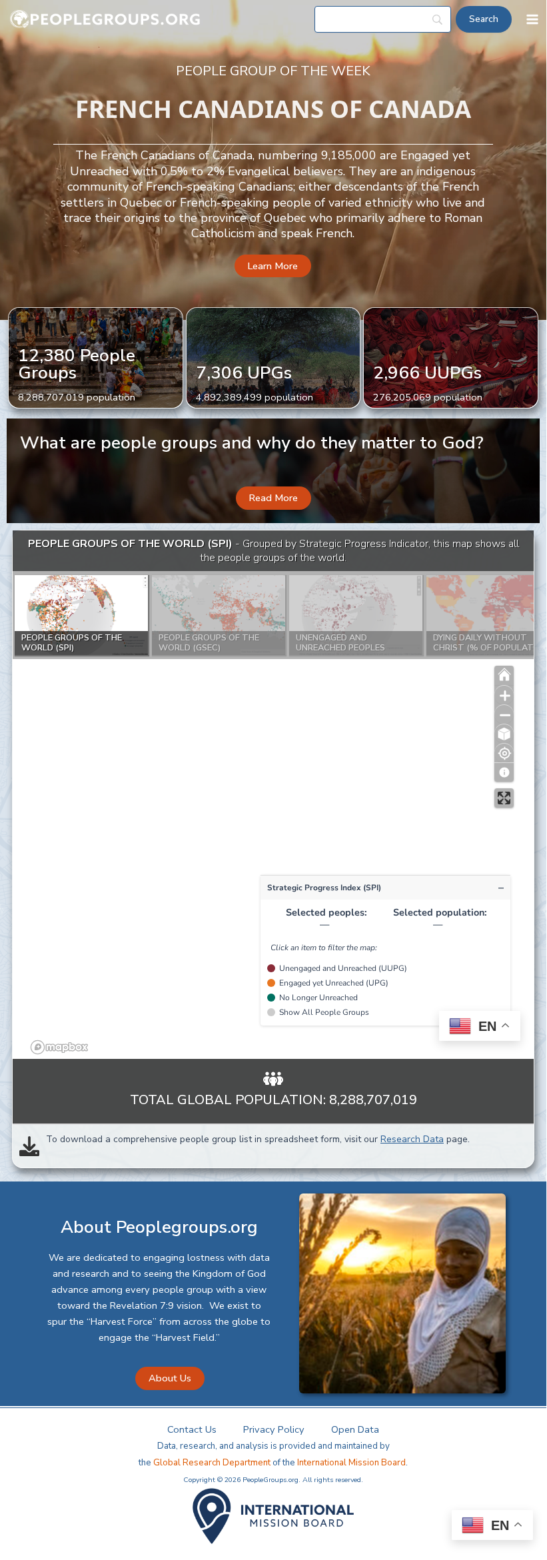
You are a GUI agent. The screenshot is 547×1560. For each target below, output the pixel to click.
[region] (273, 795)
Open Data (355, 1429)
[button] (273, 266)
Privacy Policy (273, 1429)
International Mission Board (351, 1463)
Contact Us (192, 1429)
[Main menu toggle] (532, 19)
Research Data (412, 1139)
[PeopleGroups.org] (105, 19)
